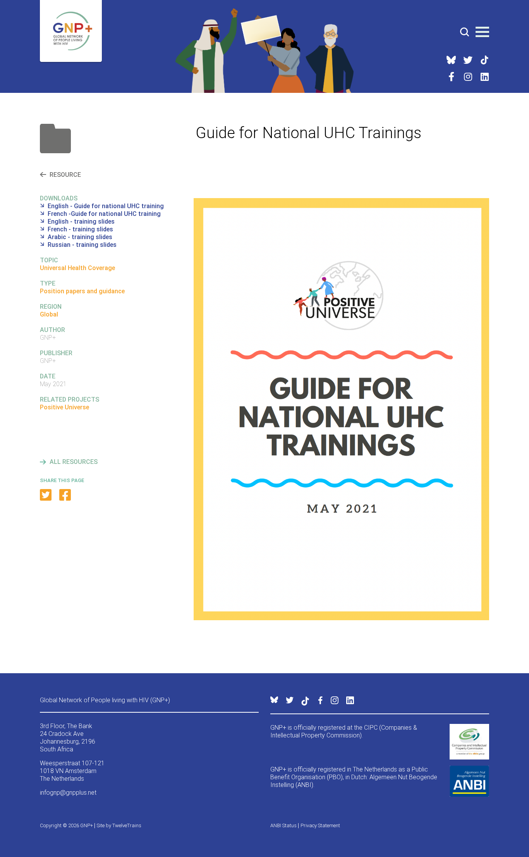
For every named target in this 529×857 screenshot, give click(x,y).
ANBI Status (283, 825)
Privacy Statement (320, 825)
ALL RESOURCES (74, 461)
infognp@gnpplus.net (68, 792)
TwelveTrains (126, 825)
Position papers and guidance (82, 291)
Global (49, 314)
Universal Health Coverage (77, 268)
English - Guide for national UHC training (106, 206)
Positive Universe (64, 407)
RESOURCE (65, 175)
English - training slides (81, 221)
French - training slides (80, 229)
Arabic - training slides (80, 237)
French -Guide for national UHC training (104, 213)
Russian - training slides (82, 244)
